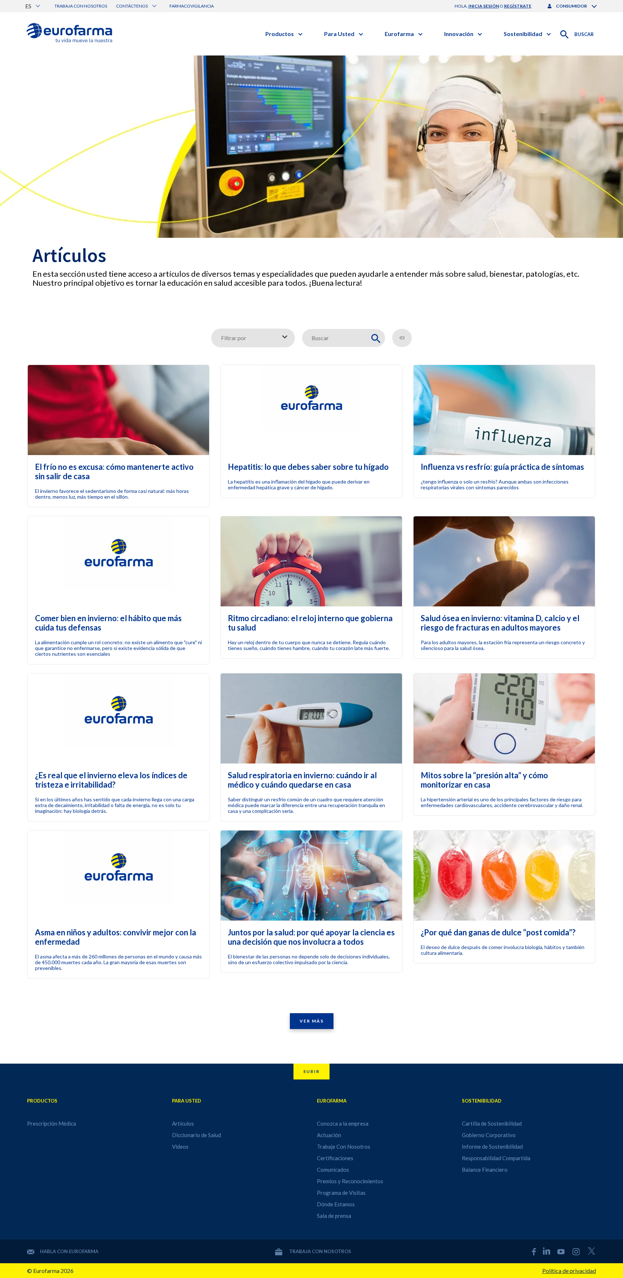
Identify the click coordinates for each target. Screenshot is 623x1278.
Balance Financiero (485, 1169)
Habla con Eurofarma (69, 1251)
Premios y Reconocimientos (350, 1181)
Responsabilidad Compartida (496, 1158)
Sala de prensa (334, 1215)
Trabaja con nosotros (80, 6)
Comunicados (333, 1169)
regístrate (517, 6)
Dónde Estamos (336, 1204)
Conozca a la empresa (342, 1123)
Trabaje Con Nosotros (343, 1146)
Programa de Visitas (341, 1192)
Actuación (329, 1135)
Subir (311, 1071)
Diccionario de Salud (196, 1135)
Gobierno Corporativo (489, 1135)
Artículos (183, 1123)
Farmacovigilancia (191, 6)
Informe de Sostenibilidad (492, 1146)
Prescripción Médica (51, 1123)
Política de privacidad (569, 1270)
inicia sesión (483, 6)
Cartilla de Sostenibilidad (492, 1123)
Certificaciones (335, 1158)
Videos (180, 1146)
